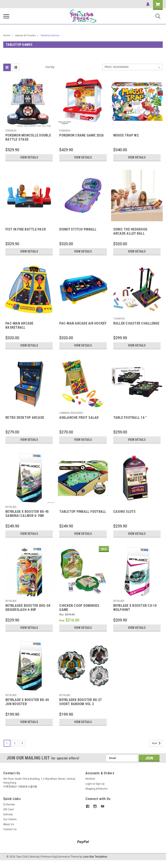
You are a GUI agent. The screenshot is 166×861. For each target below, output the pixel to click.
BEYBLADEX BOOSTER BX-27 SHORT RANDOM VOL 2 (80, 702)
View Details (29, 157)
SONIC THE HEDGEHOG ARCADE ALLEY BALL (130, 231)
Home (6, 35)
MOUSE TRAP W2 (126, 135)
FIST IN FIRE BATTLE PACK (25, 229)
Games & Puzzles (25, 35)
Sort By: (50, 67)
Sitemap (34, 856)
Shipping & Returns (96, 788)
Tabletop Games (49, 35)
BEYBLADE (11, 506)
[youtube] (102, 806)
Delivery (8, 814)
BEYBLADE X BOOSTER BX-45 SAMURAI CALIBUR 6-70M (27, 514)
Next (155, 743)
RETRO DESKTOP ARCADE (24, 418)
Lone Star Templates (95, 856)
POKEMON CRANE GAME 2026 (81, 135)
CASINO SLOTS (124, 512)
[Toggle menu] (6, 16)
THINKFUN (119, 318)
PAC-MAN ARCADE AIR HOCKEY (82, 323)
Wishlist (90, 778)
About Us (8, 824)
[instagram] (95, 806)
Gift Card (8, 809)
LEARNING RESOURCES (71, 412)
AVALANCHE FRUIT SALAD (79, 418)
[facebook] (87, 806)
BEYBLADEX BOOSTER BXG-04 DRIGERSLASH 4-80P (27, 608)
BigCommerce (61, 856)
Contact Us (10, 829)
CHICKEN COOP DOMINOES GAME (79, 608)
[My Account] (148, 4)
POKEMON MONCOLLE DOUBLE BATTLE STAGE (28, 137)
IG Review (9, 804)
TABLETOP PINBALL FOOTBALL (82, 512)
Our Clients (10, 819)
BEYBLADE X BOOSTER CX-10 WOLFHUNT (135, 608)
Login (88, 783)
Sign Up (100, 783)
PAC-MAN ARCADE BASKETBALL (19, 325)
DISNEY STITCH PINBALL (77, 229)
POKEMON (10, 130)
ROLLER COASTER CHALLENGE (136, 323)
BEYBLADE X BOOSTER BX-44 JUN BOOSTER (27, 702)
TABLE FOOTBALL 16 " (130, 418)
